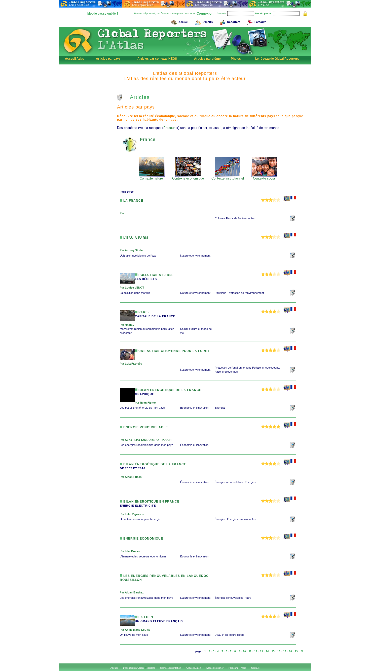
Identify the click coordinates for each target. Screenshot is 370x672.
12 (256, 651)
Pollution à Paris (155, 275)
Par (122, 213)
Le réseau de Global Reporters (277, 58)
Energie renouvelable (145, 427)
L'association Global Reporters (139, 668)
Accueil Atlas (74, 58)
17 (285, 651)
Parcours (260, 21)
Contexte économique (188, 178)
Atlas (243, 668)
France (148, 139)
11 (250, 651)
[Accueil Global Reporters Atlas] (78, 54)
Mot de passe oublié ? (102, 13)
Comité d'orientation (170, 668)
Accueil (183, 21)
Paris (143, 312)
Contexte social (264, 178)
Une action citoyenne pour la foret (173, 351)
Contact (255, 668)
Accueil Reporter (215, 668)
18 (291, 651)
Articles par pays (108, 58)
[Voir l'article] (293, 220)
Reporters (233, 21)
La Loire (145, 617)
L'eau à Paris (135, 237)
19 (297, 651)
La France (132, 200)
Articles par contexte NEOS (157, 58)
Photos (236, 58)
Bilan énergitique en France (150, 501)
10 (245, 651)
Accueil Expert (193, 668)
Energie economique (142, 538)
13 (262, 651)
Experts (208, 21)
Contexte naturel (152, 178)
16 (279, 651)
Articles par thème (207, 58)
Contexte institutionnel (227, 178)
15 (273, 651)
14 (268, 651)
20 (302, 651)
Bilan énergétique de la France (169, 390)
